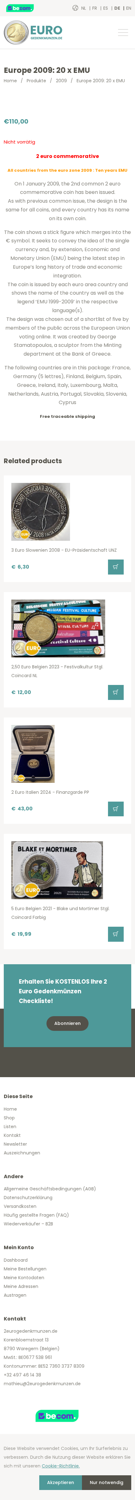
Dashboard (16, 1260)
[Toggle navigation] (122, 32)
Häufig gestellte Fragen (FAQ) (36, 1215)
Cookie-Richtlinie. (61, 1466)
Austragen (15, 1295)
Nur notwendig (106, 1482)
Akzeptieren (60, 1482)
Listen (10, 1126)
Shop (9, 1118)
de (117, 8)
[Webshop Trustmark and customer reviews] (27, 8)
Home (10, 81)
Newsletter (15, 1144)
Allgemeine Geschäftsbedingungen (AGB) (50, 1189)
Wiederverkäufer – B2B (28, 1224)
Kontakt (12, 1135)
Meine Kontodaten (24, 1277)
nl (84, 8)
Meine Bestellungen (25, 1269)
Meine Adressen (21, 1286)
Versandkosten (20, 1206)
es (106, 8)
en (128, 8)
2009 (61, 81)
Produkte (36, 81)
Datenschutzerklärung (28, 1197)
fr (95, 8)
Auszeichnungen (22, 1153)
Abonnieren (67, 1023)
